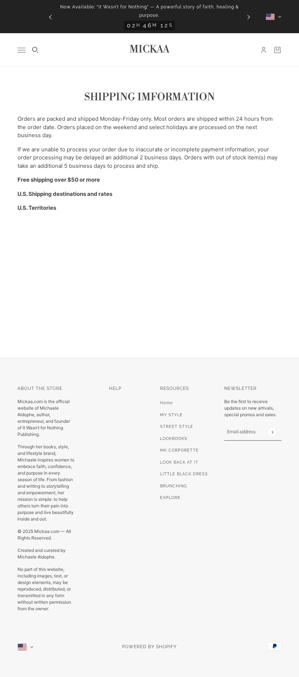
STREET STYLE (176, 426)
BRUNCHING (173, 486)
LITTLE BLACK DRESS (184, 474)
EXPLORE (170, 497)
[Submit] (272, 432)
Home (166, 403)
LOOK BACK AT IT (179, 462)
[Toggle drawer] (22, 50)
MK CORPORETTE (179, 450)
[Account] (264, 50)
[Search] (35, 50)
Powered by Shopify (149, 646)
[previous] (50, 16)
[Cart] (277, 50)
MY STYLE (171, 415)
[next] (249, 16)
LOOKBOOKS (173, 438)
